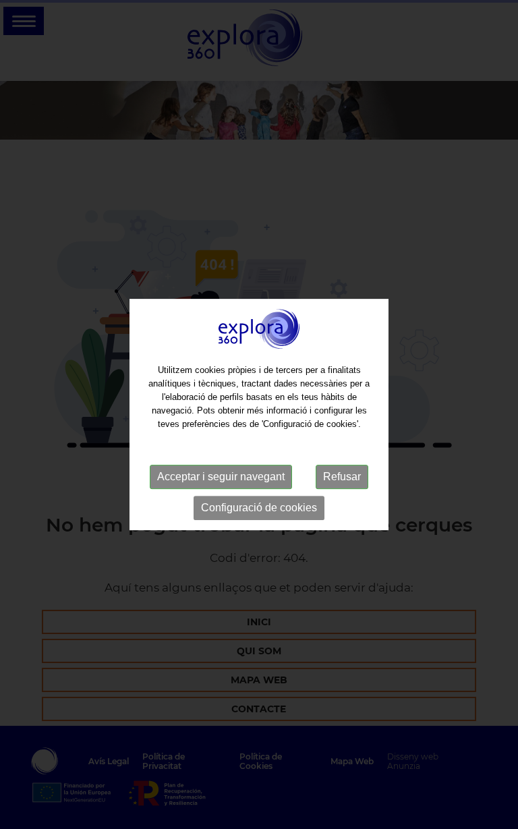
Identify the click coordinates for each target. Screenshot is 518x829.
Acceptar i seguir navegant (221, 476)
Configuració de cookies (259, 507)
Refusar (342, 476)
